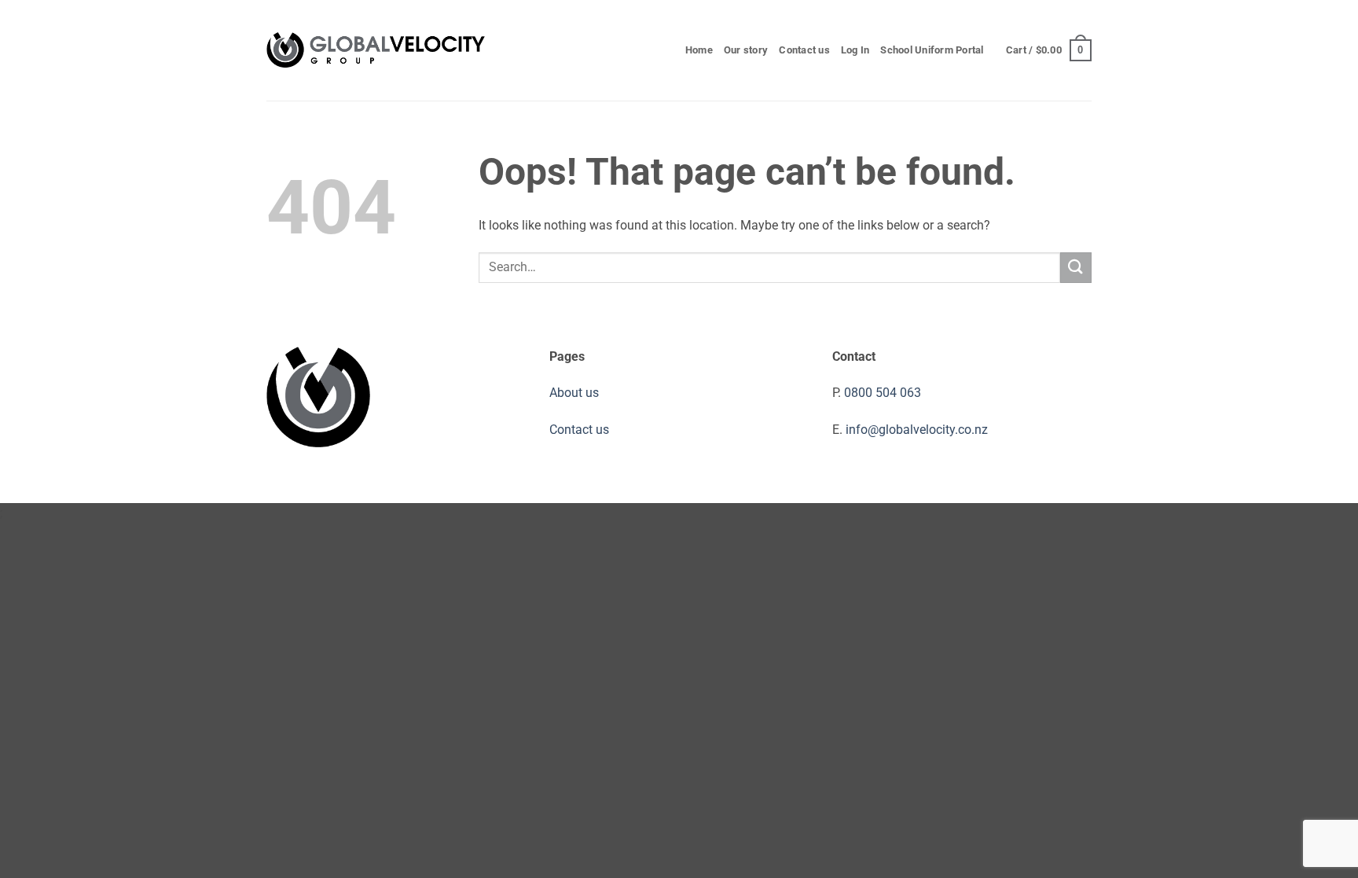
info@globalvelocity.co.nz (917, 429)
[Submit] (1076, 267)
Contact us (804, 50)
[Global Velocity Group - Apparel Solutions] (376, 50)
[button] (1049, 50)
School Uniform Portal (931, 50)
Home (699, 50)
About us (574, 392)
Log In (855, 50)
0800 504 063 (882, 392)
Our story (746, 50)
